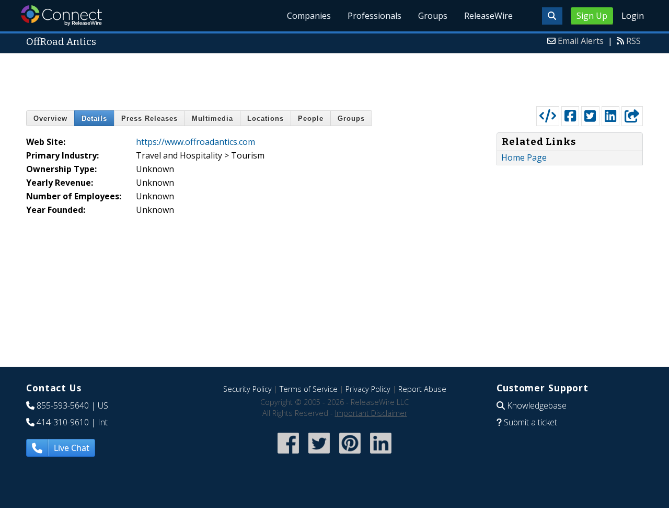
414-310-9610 (63, 422)
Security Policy (247, 389)
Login (632, 15)
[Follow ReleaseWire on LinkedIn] (380, 454)
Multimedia (212, 118)
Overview (50, 118)
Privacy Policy (367, 389)
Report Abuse (422, 389)
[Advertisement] (334, 77)
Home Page (524, 157)
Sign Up (591, 15)
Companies (309, 15)
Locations (265, 118)
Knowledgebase (537, 405)
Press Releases (149, 118)
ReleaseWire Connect (61, 15)
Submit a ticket (530, 422)
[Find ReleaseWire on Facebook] (288, 454)
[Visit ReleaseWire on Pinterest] (350, 454)
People (311, 118)
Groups (432, 15)
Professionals (374, 15)
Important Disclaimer (371, 413)
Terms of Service (309, 389)
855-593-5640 (63, 405)
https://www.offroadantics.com (195, 142)
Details (94, 118)
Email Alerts (581, 41)
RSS (633, 41)
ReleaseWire (488, 15)
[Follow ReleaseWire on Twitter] (319, 454)
